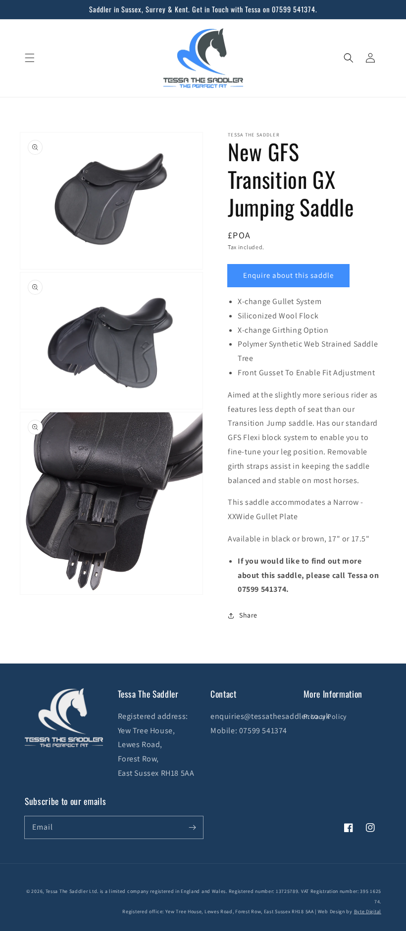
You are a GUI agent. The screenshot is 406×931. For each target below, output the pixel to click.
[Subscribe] (192, 827)
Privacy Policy (325, 716)
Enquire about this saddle (288, 275)
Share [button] (248, 615)
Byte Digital (367, 911)
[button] (30, 58)
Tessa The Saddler (68, 891)
